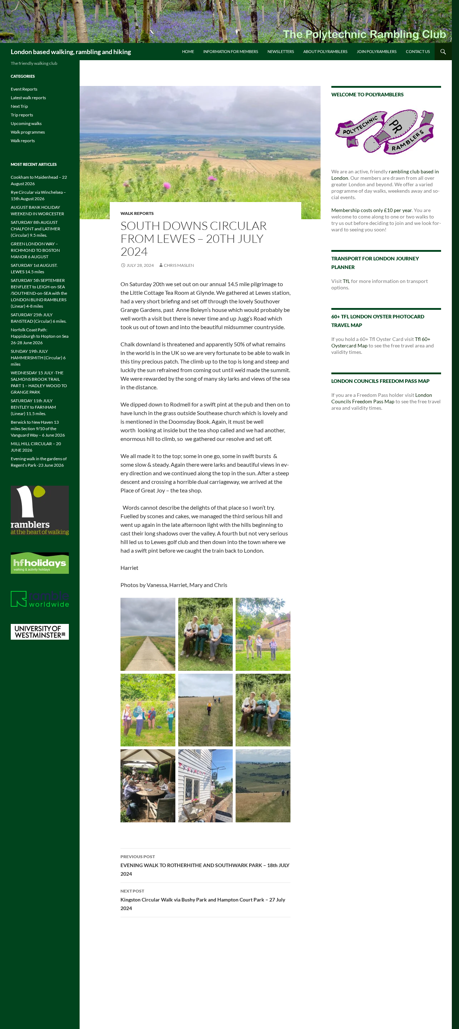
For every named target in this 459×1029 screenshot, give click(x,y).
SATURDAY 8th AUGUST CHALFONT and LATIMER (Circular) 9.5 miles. (35, 229)
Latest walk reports (28, 97)
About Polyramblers (325, 51)
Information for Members (230, 51)
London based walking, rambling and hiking (71, 52)
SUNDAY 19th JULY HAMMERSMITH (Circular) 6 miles (38, 357)
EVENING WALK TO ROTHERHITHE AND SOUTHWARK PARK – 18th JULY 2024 (204, 865)
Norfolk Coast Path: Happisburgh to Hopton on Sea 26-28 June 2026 (39, 336)
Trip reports (22, 114)
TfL (346, 281)
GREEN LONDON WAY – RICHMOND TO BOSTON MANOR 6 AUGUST (35, 250)
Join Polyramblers (377, 51)
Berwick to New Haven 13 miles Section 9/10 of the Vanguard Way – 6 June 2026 (38, 428)
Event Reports (24, 89)
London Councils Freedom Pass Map (381, 398)
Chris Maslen (179, 265)
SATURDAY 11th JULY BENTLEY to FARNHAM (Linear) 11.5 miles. (33, 407)
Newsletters (281, 51)
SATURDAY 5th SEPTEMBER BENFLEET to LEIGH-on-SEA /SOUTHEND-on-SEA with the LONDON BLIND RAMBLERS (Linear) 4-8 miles (39, 293)
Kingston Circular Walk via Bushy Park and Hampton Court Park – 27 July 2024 (202, 899)
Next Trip (19, 106)
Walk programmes (28, 132)
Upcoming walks (26, 123)
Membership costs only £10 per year (371, 210)
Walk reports (137, 213)
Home (188, 51)
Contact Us (418, 51)
